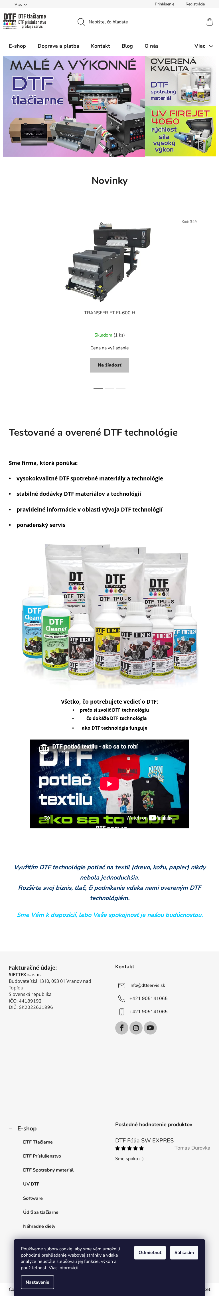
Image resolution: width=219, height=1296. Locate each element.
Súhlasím (184, 1252)
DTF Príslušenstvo (42, 1156)
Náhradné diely (39, 1226)
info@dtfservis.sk (147, 985)
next (205, 300)
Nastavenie (37, 1282)
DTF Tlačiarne (38, 1142)
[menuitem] (17, 46)
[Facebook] (121, 1028)
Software (33, 1198)
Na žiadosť (109, 365)
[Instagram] (136, 1028)
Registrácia (195, 4)
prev (13, 300)
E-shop (26, 1128)
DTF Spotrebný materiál (48, 1170)
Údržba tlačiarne (40, 1212)
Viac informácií (63, 1268)
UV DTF (31, 1184)
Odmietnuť (150, 1252)
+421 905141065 (148, 998)
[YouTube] (150, 1028)
